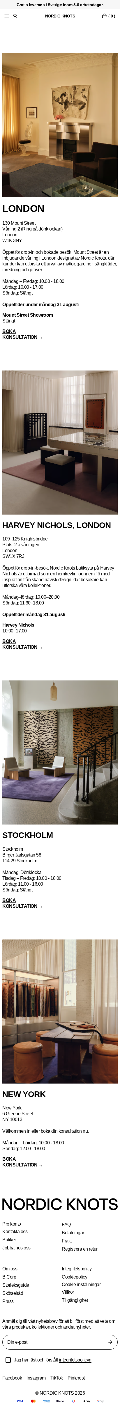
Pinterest (78, 1378)
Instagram (37, 1378)
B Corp (9, 1277)
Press (8, 1301)
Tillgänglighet (75, 1300)
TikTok (58, 1378)
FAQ (66, 1224)
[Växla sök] (15, 16)
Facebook (12, 1378)
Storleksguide (16, 1285)
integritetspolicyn (80, 1360)
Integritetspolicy (78, 1269)
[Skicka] (110, 1342)
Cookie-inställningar (82, 1284)
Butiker (9, 1239)
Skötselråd (13, 1293)
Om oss (9, 1269)
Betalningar (73, 1232)
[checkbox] (8, 1360)
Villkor (68, 1292)
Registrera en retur (80, 1249)
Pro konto (12, 1224)
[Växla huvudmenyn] (6, 16)
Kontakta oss (15, 1231)
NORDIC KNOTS (60, 15)
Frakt (67, 1241)
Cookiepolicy (75, 1277)
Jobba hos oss (16, 1248)
